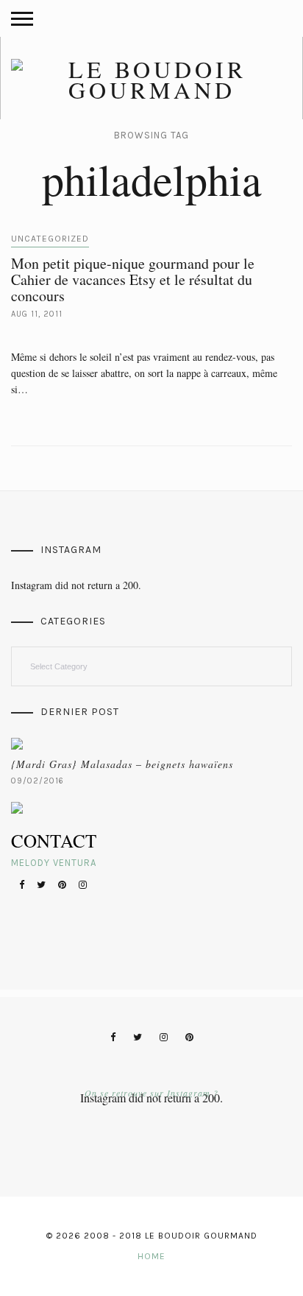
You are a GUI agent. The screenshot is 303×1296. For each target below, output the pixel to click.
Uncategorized (50, 238)
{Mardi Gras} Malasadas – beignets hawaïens (122, 764)
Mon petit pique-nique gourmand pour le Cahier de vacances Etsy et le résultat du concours (132, 279)
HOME (151, 1256)
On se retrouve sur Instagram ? (151, 1093)
